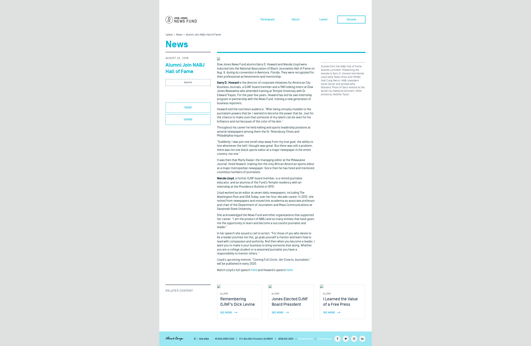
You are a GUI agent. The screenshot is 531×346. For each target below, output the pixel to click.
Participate (267, 19)
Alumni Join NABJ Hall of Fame (203, 34)
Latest (323, 19)
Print (188, 107)
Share (188, 119)
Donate (351, 19)
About (296, 19)
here (254, 270)
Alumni (188, 82)
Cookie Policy (324, 338)
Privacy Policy (305, 338)
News (179, 34)
